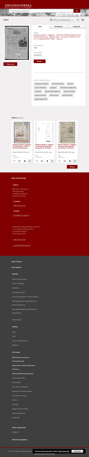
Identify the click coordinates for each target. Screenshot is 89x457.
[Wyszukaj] (76, 11)
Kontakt (14, 400)
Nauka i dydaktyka (18, 283)
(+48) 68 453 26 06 (19, 239)
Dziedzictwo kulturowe (19, 279)
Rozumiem (77, 451)
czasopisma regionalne (68, 88)
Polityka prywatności (18, 413)
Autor (14, 332)
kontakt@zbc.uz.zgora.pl (21, 215)
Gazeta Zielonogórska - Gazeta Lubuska (25, 297)
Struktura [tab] (76, 26)
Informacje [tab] (58, 26)
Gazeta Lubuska (40, 95)
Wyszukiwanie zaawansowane (66, 14)
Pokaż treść (10, 64)
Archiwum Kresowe (18, 292)
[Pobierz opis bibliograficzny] (19, 161)
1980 (35, 48)
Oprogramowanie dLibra (20, 409)
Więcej (72, 167)
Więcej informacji (63, 451)
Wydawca (15, 345)
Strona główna (16, 267)
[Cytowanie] (82, 19)
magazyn (53, 88)
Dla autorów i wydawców (20, 387)
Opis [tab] (40, 26)
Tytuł (13, 336)
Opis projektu (16, 382)
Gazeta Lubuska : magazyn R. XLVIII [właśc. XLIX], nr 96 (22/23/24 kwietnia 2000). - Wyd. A (22, 146)
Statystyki (15, 404)
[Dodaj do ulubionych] (77, 19)
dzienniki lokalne (58, 84)
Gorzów (70, 84)
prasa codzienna (40, 88)
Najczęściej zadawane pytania (22, 391)
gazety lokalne (67, 95)
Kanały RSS (15, 418)
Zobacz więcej (16, 320)
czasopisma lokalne (41, 84)
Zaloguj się (15, 432)
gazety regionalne (41, 99)
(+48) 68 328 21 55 (19, 206)
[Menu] (86, 2)
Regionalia (15, 288)
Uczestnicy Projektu (18, 378)
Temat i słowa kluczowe (20, 341)
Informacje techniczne (19, 396)
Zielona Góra (54, 95)
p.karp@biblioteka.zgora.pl (22, 245)
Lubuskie (38, 91)
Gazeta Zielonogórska (52, 91)
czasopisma (38, 55)
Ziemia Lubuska (69, 91)
